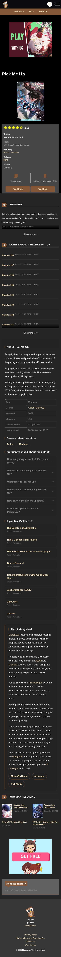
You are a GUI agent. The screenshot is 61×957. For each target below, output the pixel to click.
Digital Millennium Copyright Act (30, 938)
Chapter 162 (8, 315)
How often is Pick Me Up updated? (25, 501)
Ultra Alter (12, 602)
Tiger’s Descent (15, 563)
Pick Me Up (16, 784)
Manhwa (15, 152)
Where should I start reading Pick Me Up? (27, 491)
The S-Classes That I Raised (22, 540)
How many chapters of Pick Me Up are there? (27, 461)
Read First (18, 189)
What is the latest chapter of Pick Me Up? (26, 472)
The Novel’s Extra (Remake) (21, 528)
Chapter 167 (8, 265)
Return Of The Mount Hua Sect (14, 822)
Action (6, 152)
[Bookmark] (45, 176)
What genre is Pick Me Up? (21, 482)
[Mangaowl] (5, 4)
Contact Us (30, 941)
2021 (6, 160)
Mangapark (30, 926)
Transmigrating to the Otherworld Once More (28, 576)
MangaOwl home (19, 776)
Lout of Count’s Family (19, 590)
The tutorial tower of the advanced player (29, 551)
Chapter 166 (8, 275)
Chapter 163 (8, 305)
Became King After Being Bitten (20, 806)
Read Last (43, 189)
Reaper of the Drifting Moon (49, 806)
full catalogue (35, 682)
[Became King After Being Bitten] (7, 811)
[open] (57, 4)
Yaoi (31, 11)
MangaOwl (14, 635)
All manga (39, 776)
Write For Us (30, 945)
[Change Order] (48, 244)
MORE (41, 11)
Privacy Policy (30, 935)
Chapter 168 (8, 255)
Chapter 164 (8, 295)
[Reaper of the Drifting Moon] (38, 811)
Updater (11, 613)
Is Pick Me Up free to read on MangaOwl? (22, 510)
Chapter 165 (8, 285)
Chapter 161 (8, 325)
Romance (19, 11)
